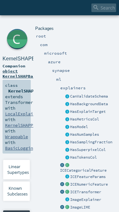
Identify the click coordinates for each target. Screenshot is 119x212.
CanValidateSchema (89, 96)
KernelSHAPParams (25, 125)
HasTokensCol (83, 157)
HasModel (79, 127)
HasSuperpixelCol (88, 149)
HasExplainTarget (88, 111)
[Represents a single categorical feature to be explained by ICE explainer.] (67, 165)
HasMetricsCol (84, 119)
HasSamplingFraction (91, 142)
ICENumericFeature (89, 184)
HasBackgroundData (89, 104)
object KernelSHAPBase (20, 73)
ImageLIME (80, 207)
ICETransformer (85, 192)
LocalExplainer (23, 114)
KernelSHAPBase (23, 58)
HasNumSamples (84, 134)
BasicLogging (20, 148)
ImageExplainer (85, 199)
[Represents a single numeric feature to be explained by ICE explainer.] (67, 184)
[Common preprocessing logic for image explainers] (67, 199)
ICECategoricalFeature (83, 170)
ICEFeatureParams (88, 176)
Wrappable (16, 137)
